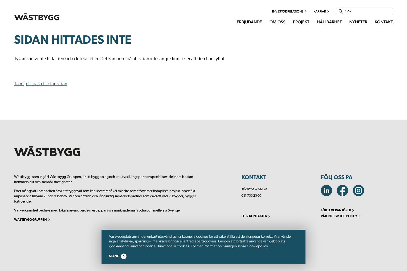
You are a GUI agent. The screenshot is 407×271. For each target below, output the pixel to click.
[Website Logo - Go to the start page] (36, 16)
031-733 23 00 (251, 196)
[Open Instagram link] (360, 195)
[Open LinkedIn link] (329, 195)
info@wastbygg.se (254, 189)
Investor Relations (287, 11)
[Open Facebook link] (345, 195)
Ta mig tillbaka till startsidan (40, 84)
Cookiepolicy (257, 246)
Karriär (319, 11)
